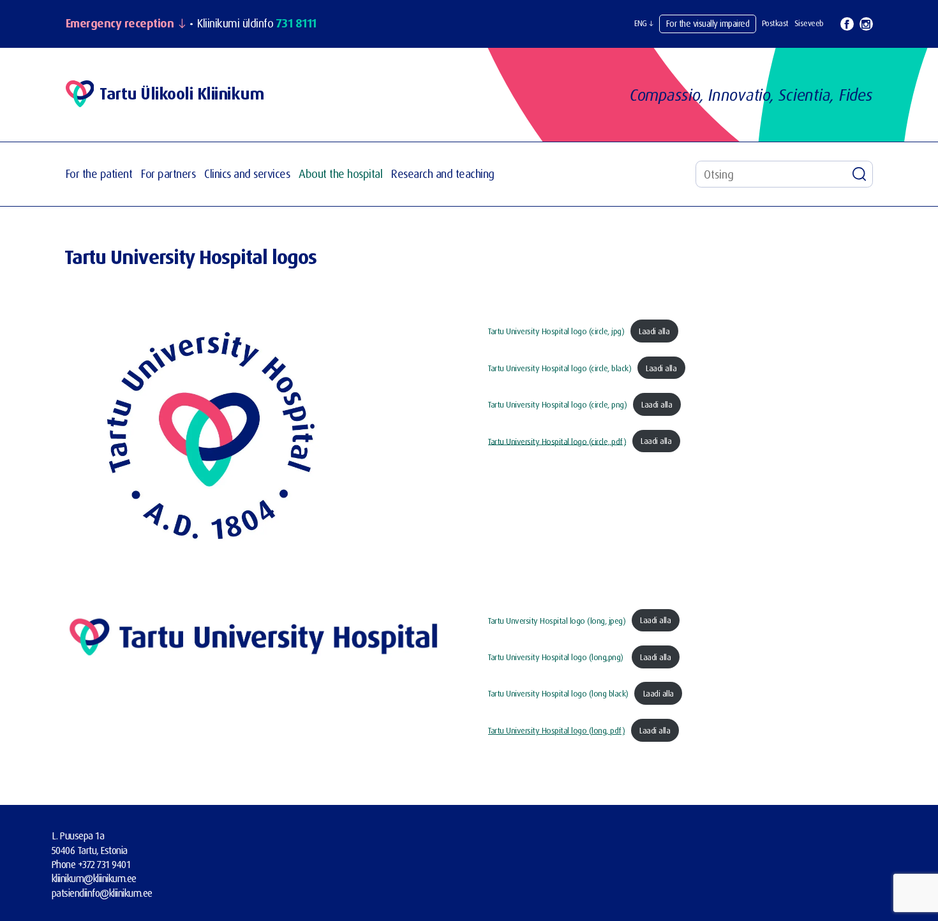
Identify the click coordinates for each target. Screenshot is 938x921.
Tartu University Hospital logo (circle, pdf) (557, 441)
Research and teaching (443, 173)
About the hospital (340, 173)
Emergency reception (120, 24)
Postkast (775, 23)
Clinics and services (247, 173)
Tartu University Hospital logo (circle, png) (557, 404)
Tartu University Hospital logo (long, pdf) (556, 730)
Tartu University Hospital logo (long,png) (556, 657)
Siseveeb (809, 23)
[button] (643, 24)
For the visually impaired (708, 23)
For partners (168, 173)
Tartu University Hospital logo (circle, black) (559, 368)
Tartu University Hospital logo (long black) (558, 693)
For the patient (99, 173)
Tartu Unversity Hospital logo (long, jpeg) (556, 620)
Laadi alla (654, 331)
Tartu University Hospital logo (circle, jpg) (556, 331)
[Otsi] (859, 174)
